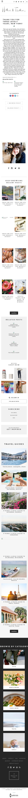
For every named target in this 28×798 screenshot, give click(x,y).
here (15, 77)
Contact (11, 758)
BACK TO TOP (14, 776)
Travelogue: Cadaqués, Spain (14, 466)
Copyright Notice (17, 761)
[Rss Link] (23, 1)
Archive (7, 761)
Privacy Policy (14, 763)
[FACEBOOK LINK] (8, 168)
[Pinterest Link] (21, 1)
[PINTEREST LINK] (19, 168)
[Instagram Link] (16, 1)
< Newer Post (14, 103)
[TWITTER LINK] (15, 168)
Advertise (22, 758)
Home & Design (14, 687)
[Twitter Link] (18, 1)
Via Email (14, 412)
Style (14, 666)
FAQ (16, 758)
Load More (14, 313)
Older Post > (14, 108)
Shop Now (14, 365)
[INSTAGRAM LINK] (12, 168)
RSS (14, 417)
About (4, 758)
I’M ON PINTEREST (14, 427)
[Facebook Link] (8, 767)
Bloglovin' (14, 415)
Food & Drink (14, 708)
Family (14, 749)
